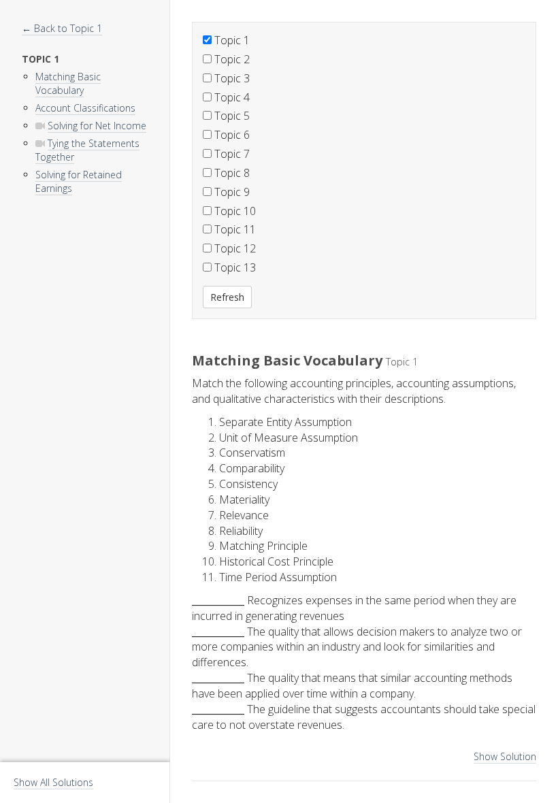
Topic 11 (234, 229)
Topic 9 (231, 191)
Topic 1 (231, 40)
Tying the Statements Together (87, 150)
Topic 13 (234, 267)
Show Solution (505, 756)
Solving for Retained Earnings (78, 181)
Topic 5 (231, 115)
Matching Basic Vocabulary (68, 83)
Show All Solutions (53, 782)
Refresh (227, 297)
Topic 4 (231, 97)
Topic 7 (231, 153)
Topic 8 (231, 172)
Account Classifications (85, 107)
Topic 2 (231, 59)
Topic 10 (234, 210)
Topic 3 (231, 78)
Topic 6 (231, 134)
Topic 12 (234, 248)
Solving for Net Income (97, 125)
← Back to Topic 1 (62, 28)
